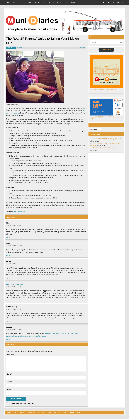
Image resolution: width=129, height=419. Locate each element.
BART (44, 2)
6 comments (81, 47)
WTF (14, 2)
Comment (11, 354)
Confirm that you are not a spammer (21, 403)
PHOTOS (51, 2)
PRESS (66, 2)
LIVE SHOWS (27, 2)
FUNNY (7, 2)
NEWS (59, 2)
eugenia (19, 47)
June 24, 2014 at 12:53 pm (14, 245)
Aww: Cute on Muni (19, 211)
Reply (8, 237)
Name (9, 374)
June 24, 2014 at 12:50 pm (14, 225)
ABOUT (73, 2)
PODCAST (37, 2)
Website (9, 389)
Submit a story (106, 50)
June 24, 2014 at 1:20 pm (14, 264)
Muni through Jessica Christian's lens (104, 148)
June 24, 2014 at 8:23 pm (14, 309)
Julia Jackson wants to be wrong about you (106, 139)
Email (9, 382)
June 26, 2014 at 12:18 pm (14, 329)
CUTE (19, 2)
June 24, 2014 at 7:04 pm (14, 286)
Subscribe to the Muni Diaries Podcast (102, 90)
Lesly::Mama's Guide (14, 284)
